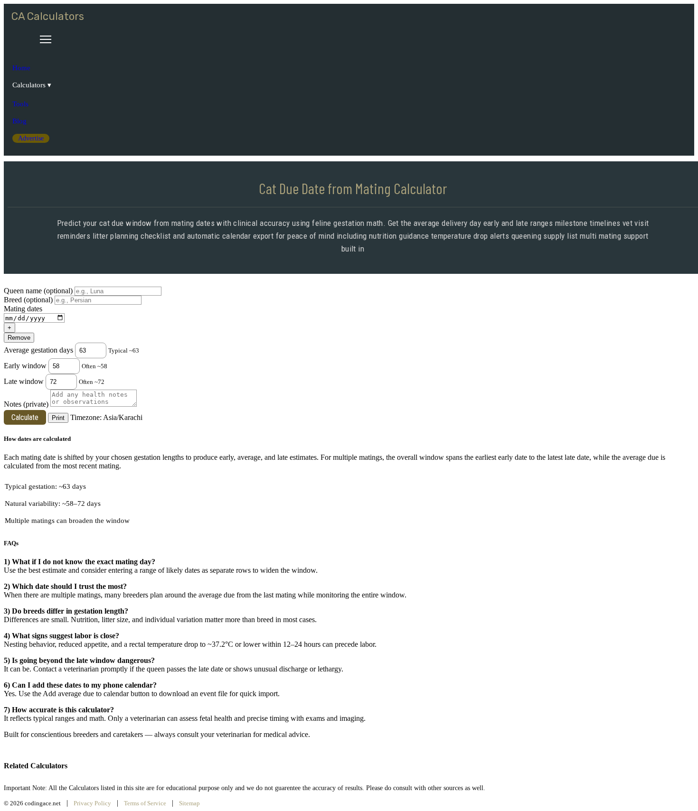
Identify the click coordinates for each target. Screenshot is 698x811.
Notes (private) (26, 404)
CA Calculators (47, 16)
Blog (19, 121)
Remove (19, 337)
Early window (25, 366)
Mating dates (23, 309)
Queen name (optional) (38, 291)
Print (58, 417)
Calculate (24, 417)
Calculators (29, 85)
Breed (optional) (28, 300)
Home (21, 68)
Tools (20, 104)
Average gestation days (38, 350)
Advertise (31, 138)
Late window (24, 381)
